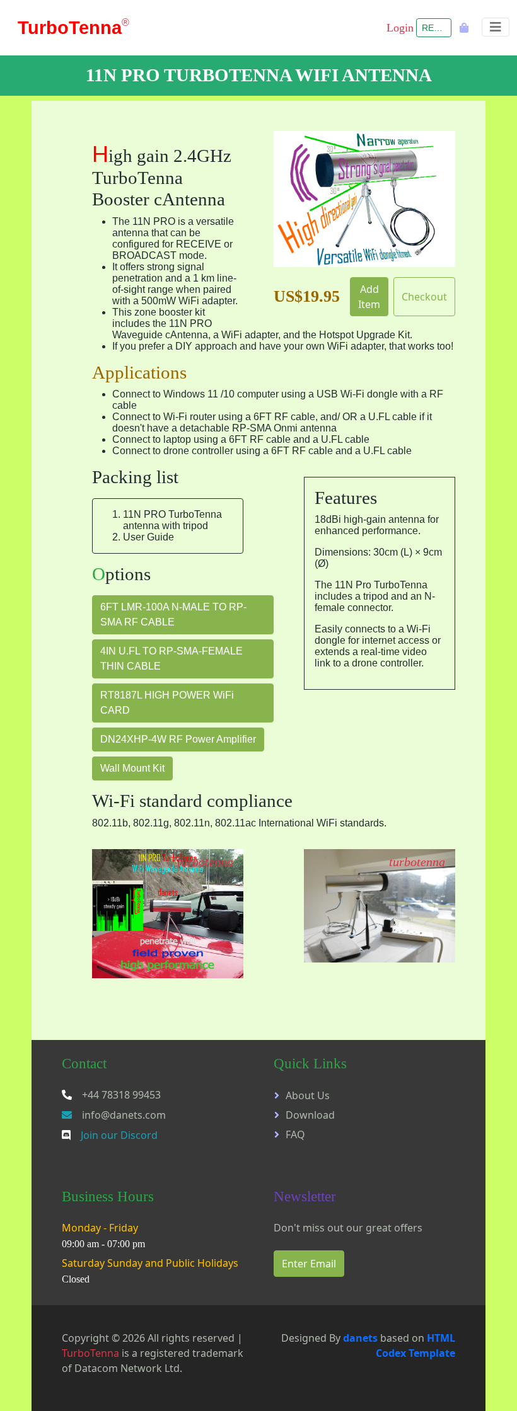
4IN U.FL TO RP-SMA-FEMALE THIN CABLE (171, 658)
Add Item (369, 296)
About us (308, 1095)
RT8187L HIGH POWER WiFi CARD (167, 703)
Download (310, 1115)
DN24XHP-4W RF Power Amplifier (178, 739)
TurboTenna (90, 1353)
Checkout (424, 297)
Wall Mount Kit (132, 768)
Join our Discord (119, 1135)
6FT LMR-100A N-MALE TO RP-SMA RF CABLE (173, 614)
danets (360, 1338)
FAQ (295, 1134)
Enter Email (309, 1264)
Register (436, 28)
